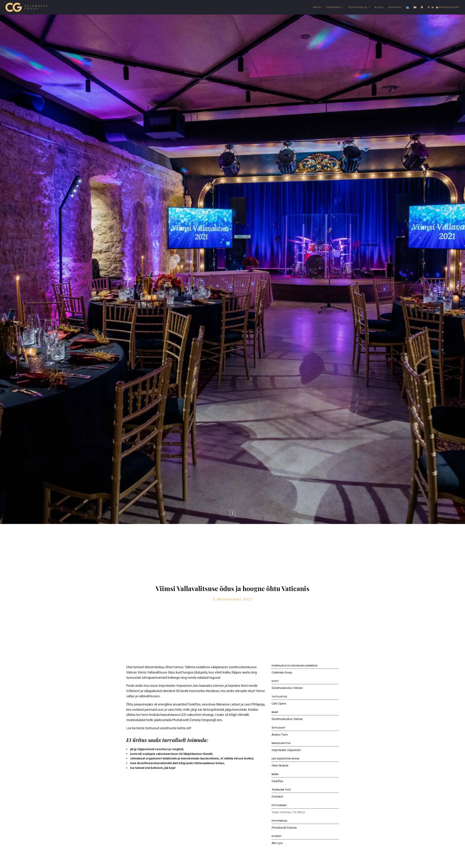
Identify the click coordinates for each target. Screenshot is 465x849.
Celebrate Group (282, 672)
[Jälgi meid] (422, 7)
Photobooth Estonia (284, 827)
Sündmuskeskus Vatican (287, 688)
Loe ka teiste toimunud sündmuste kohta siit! (158, 728)
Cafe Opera (279, 703)
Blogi (379, 7)
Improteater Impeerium (286, 750)
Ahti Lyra (277, 843)
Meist (317, 7)
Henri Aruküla (280, 765)
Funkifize (277, 781)
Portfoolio (357, 7)
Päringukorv (449, 7)
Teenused (333, 7)
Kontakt (395, 7)
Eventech (277, 796)
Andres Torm (280, 734)
